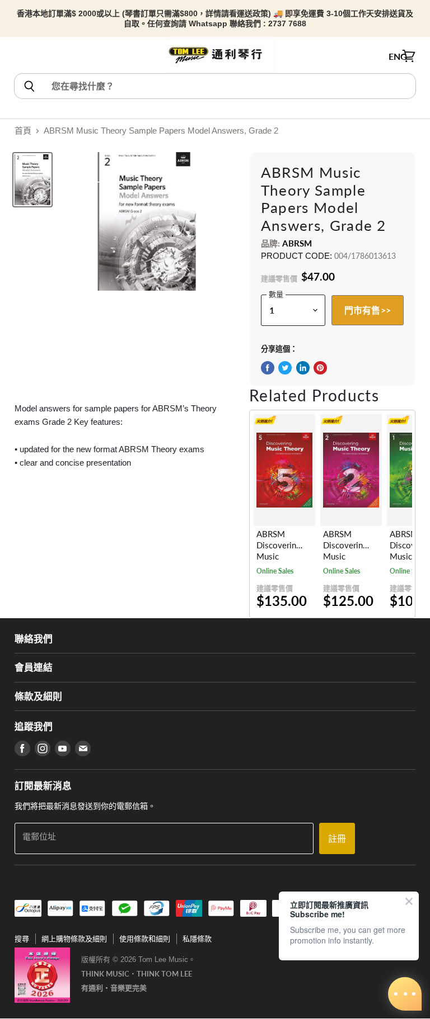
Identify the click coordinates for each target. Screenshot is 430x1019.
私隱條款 (197, 939)
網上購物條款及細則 (74, 939)
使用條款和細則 (144, 939)
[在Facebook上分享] (267, 368)
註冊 (337, 838)
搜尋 (22, 939)
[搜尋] (29, 86)
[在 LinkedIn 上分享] (303, 368)
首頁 (23, 130)
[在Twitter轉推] (285, 368)
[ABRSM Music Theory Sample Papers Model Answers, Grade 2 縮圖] (32, 179)
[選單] (20, 56)
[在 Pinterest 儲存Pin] (320, 368)
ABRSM (297, 243)
